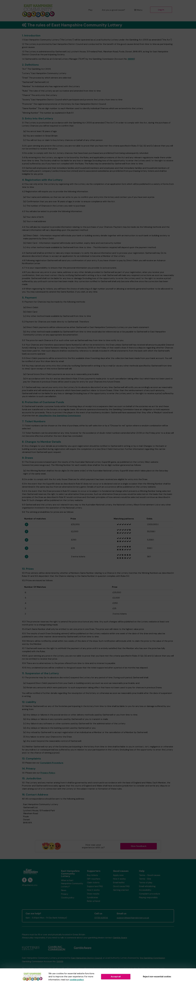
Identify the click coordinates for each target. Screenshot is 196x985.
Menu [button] (139, 10)
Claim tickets (93, 882)
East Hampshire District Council (86, 957)
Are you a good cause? (113, 10)
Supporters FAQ (95, 886)
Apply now (118, 875)
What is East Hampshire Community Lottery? (72, 883)
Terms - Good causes (149, 875)
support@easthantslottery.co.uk (133, 917)
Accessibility (145, 890)
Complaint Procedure (51, 762)
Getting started (121, 890)
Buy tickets (92, 875)
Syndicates (92, 897)
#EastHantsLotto (29, 885)
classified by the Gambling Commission (60, 415)
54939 (60, 961)
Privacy (64, 894)
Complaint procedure (149, 893)
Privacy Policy (47, 772)
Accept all (116, 976)
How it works (93, 890)
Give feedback (138, 846)
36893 (131, 58)
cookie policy (77, 979)
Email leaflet (119, 882)
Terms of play (145, 882)
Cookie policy (67, 897)
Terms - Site (145, 878)
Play (90, 10)
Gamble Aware (120, 937)
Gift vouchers (93, 878)
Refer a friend (93, 901)
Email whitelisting (147, 886)
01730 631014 (101, 917)
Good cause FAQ (121, 886)
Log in (161, 9)
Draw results (93, 893)
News (63, 890)
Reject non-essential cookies (157, 976)
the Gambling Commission (152, 957)
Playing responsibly (148, 897)
